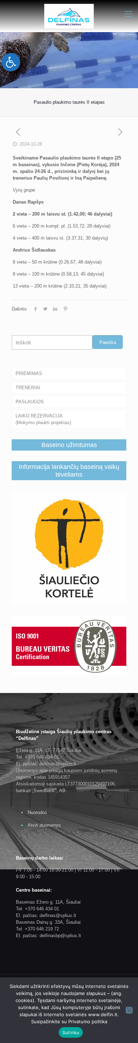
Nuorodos (37, 812)
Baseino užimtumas (69, 444)
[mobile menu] (128, 14)
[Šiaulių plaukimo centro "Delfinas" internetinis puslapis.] (69, 16)
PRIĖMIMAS (29, 373)
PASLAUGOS (30, 401)
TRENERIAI (28, 387)
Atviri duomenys (44, 825)
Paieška (107, 342)
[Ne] (129, 1010)
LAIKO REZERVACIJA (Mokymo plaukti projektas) (43, 419)
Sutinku (71, 1032)
